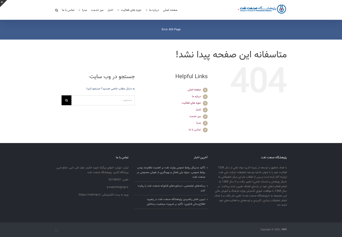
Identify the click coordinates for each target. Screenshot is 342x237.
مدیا (198, 123)
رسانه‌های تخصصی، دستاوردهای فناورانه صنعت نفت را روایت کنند (171, 188)
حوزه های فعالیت (191, 103)
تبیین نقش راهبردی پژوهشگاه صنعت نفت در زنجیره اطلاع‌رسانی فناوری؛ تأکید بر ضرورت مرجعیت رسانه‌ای (176, 201)
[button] (56, 10)
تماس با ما (195, 130)
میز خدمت (195, 116)
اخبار (198, 110)
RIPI (284, 230)
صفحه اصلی (194, 90)
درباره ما (196, 96)
